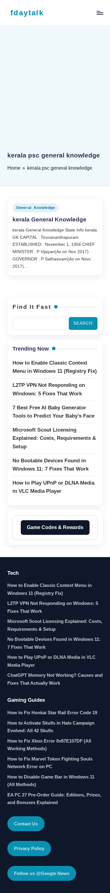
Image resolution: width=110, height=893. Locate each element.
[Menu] (100, 12)
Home (13, 168)
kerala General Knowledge (49, 219)
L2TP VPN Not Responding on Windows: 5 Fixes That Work (52, 607)
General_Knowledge (35, 208)
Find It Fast (32, 307)
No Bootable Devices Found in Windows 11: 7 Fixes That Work (54, 643)
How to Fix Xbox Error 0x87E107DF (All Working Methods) (49, 744)
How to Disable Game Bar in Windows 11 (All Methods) (50, 780)
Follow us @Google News (41, 873)
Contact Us (26, 823)
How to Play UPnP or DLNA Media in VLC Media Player (51, 661)
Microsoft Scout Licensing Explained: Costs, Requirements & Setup (54, 625)
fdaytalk (27, 13)
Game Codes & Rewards (55, 527)
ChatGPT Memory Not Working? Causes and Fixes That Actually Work (55, 679)
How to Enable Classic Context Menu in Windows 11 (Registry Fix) (49, 589)
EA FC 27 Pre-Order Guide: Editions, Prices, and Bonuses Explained (54, 798)
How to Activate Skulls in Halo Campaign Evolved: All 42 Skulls (50, 726)
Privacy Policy (29, 848)
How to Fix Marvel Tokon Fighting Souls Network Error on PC (50, 762)
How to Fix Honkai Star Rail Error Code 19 (52, 712)
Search (83, 323)
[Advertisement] (55, 93)
